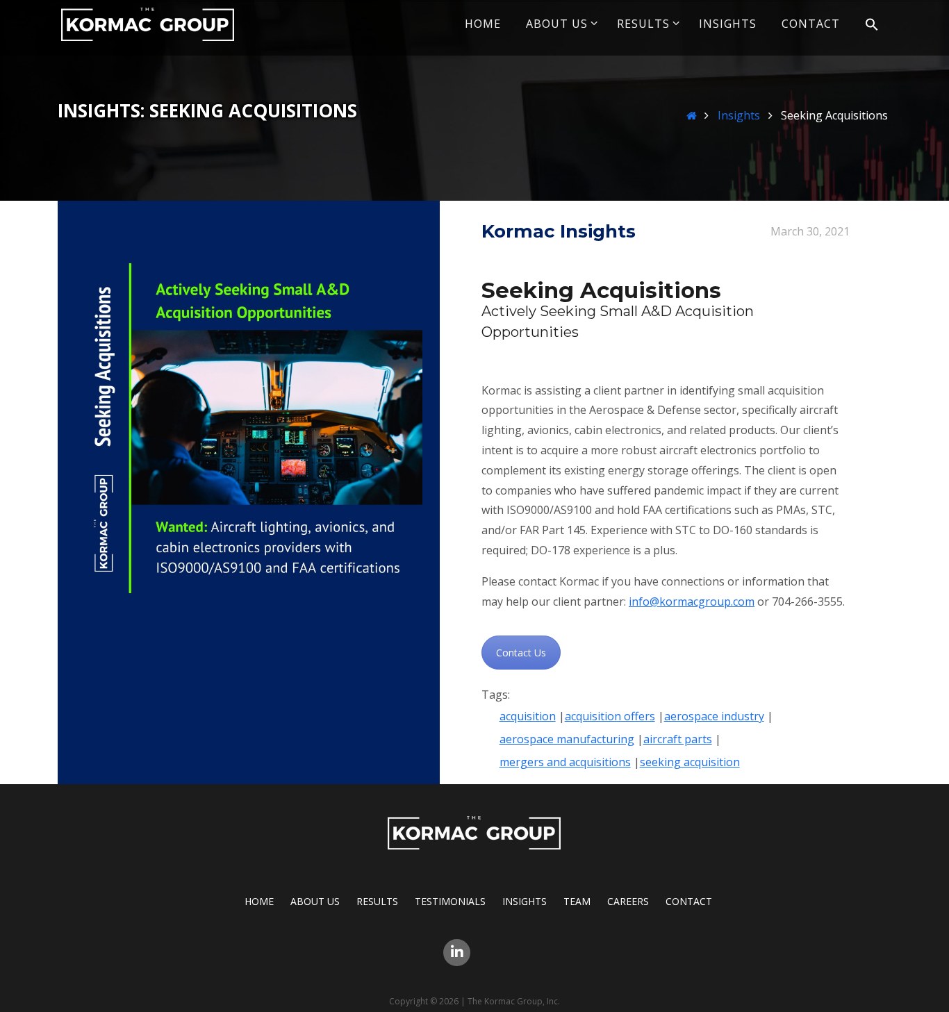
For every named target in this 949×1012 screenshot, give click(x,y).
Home (259, 901)
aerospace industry (714, 716)
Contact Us (521, 652)
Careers (628, 901)
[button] (871, 25)
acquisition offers (610, 716)
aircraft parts (677, 739)
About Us (315, 901)
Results (377, 901)
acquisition (528, 716)
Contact (689, 901)
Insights (739, 115)
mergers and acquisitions (565, 762)
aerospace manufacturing (567, 739)
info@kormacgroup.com (691, 601)
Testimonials (450, 901)
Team (577, 901)
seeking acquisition (690, 762)
